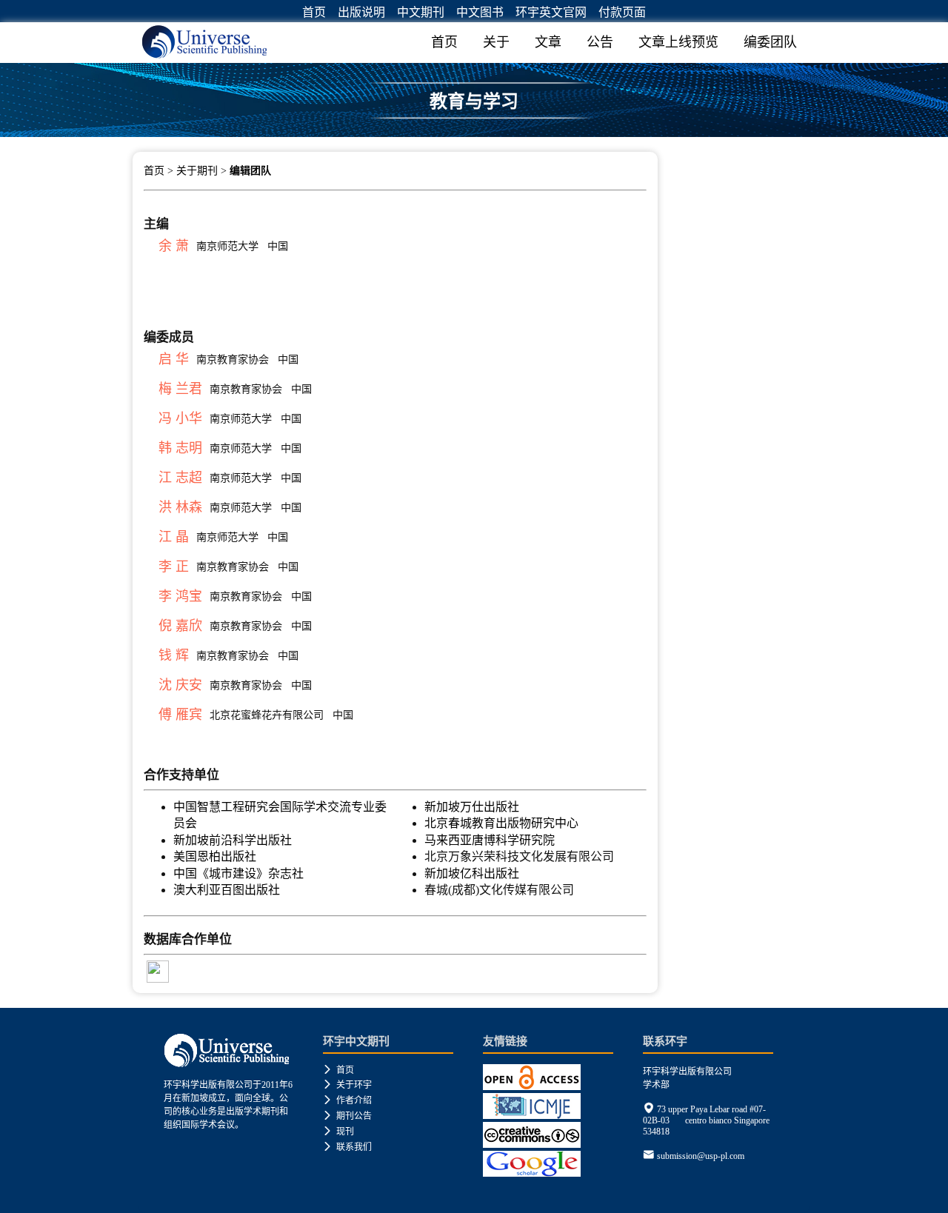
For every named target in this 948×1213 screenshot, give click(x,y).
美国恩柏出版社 (214, 856)
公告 (600, 42)
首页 (314, 12)
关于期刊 (197, 170)
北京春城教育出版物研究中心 (501, 823)
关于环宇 (347, 1085)
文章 (548, 42)
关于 (496, 42)
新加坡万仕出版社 (471, 807)
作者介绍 (347, 1100)
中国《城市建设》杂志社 (238, 873)
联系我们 (347, 1147)
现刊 (338, 1131)
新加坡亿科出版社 (471, 873)
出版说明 (361, 12)
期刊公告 (347, 1116)
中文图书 (480, 12)
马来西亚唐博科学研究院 (489, 840)
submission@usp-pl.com (700, 1156)
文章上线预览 (678, 42)
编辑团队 (250, 170)
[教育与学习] (474, 131)
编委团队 (770, 42)
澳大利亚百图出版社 (226, 889)
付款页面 (622, 12)
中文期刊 (420, 12)
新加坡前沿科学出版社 (232, 840)
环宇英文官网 (551, 12)
